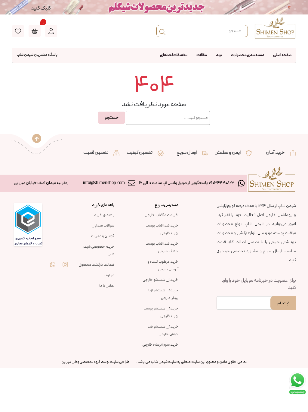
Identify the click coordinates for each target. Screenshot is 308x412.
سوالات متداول (103, 226)
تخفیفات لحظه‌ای (173, 55)
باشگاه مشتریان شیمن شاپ (37, 55)
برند (219, 55)
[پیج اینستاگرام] (65, 260)
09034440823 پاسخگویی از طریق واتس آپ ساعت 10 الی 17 (187, 183)
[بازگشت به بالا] (36, 138)
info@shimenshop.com (104, 183)
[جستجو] (162, 31)
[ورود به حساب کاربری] (51, 31)
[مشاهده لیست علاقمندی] (18, 31)
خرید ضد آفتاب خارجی (161, 215)
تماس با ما (106, 286)
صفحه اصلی (282, 55)
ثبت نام (283, 303)
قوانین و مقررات (102, 236)
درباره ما (108, 275)
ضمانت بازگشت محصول (96, 265)
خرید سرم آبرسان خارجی (160, 345)
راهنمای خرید (104, 215)
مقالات (201, 55)
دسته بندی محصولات (247, 55)
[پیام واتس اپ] (53, 260)
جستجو (111, 117)
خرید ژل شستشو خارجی (160, 280)
